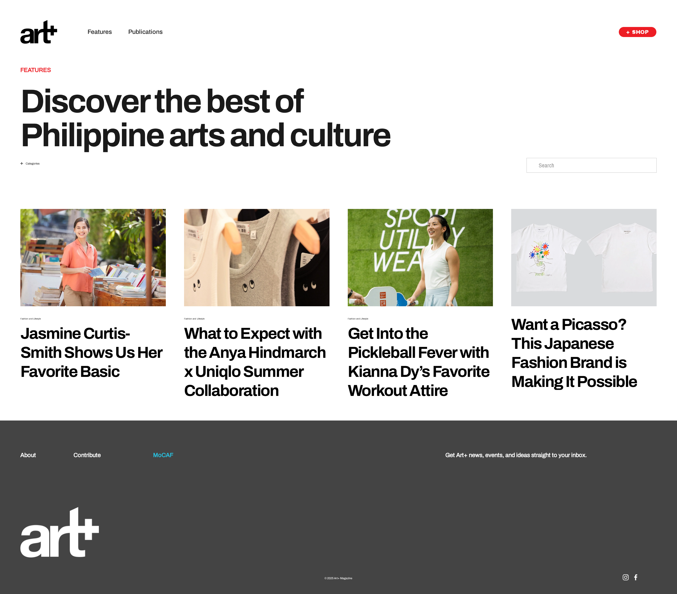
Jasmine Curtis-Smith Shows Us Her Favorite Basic (91, 352)
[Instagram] (626, 577)
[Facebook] (636, 577)
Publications (145, 32)
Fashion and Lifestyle (30, 319)
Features (100, 32)
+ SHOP (637, 32)
